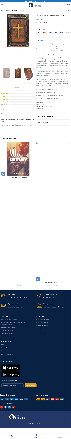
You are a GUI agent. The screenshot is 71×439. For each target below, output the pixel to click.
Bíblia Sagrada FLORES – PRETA (53, 282)
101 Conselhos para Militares (18, 177)
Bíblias (8, 10)
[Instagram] (1, 407)
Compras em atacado (42, 326)
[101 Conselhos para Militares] (18, 159)
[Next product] (68, 10)
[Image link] (14, 399)
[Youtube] (13, 407)
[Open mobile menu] (2, 5)
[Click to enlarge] (5, 63)
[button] (3, 174)
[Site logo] (36, 5)
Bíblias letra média (18, 10)
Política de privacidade (42, 319)
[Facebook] (5, 407)
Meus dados (4, 348)
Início (2, 10)
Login (2, 344)
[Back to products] (66, 10)
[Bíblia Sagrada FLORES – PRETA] (53, 211)
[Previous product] (64, 10)
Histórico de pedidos (7, 354)
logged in (14, 125)
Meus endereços (5, 351)
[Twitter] (9, 407)
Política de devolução (42, 322)
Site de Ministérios (41, 332)
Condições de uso (41, 329)
